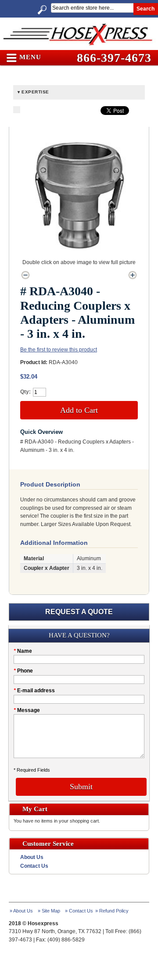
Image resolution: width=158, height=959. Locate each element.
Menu (29, 57)
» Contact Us (79, 910)
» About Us (21, 910)
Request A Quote (79, 611)
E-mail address (34, 690)
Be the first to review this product (58, 350)
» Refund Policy (112, 910)
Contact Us (34, 866)
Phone (23, 671)
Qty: (25, 392)
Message (27, 710)
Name (23, 651)
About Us (31, 857)
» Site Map (49, 910)
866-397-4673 (114, 57)
